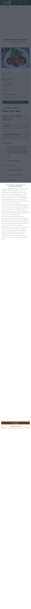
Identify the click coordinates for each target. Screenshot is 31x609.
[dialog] (15, 396)
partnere (12, 188)
